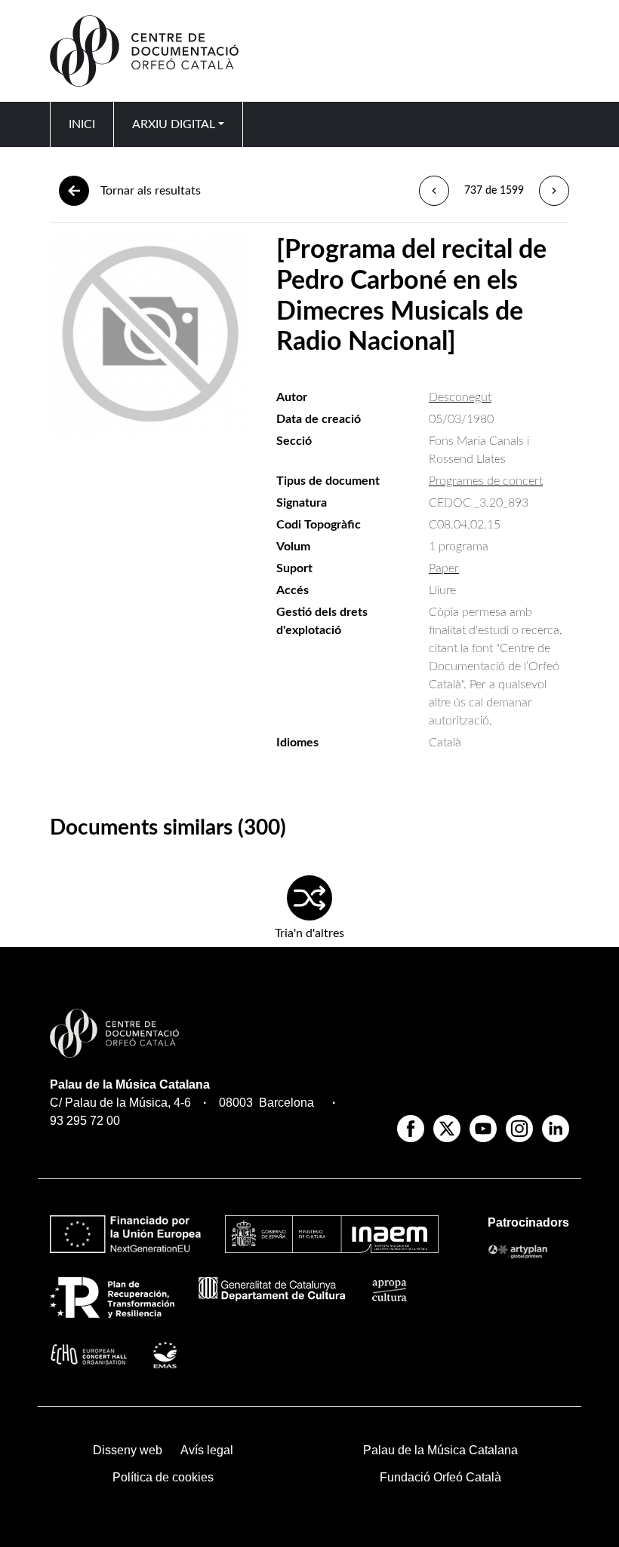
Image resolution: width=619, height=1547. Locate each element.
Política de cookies (163, 1477)
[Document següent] (554, 191)
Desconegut (460, 397)
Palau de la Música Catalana (130, 1084)
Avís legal (206, 1450)
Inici (82, 124)
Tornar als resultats (150, 191)
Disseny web (127, 1450)
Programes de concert (486, 481)
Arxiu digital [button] (173, 124)
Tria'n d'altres (309, 933)
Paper (444, 568)
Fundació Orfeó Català (440, 1477)
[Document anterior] (434, 191)
